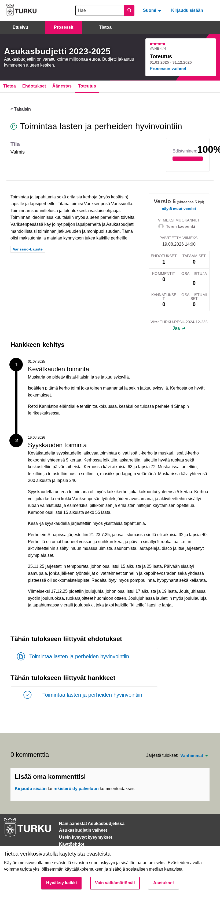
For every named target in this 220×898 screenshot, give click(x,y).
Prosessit (63, 27)
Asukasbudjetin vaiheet (83, 830)
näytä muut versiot (179, 208)
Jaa (177, 328)
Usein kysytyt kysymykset (85, 837)
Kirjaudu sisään (187, 10)
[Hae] (129, 10)
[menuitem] (153, 10)
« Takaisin (20, 109)
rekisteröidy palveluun (76, 788)
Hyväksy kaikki (61, 883)
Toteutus (87, 86)
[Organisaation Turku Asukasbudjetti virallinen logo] (21, 10)
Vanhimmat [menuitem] (191, 756)
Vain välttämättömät (115, 883)
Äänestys (62, 86)
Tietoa (105, 27)
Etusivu (20, 27)
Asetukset (163, 883)
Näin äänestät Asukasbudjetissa (91, 823)
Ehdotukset (34, 86)
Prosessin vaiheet (168, 68)
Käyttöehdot (71, 844)
